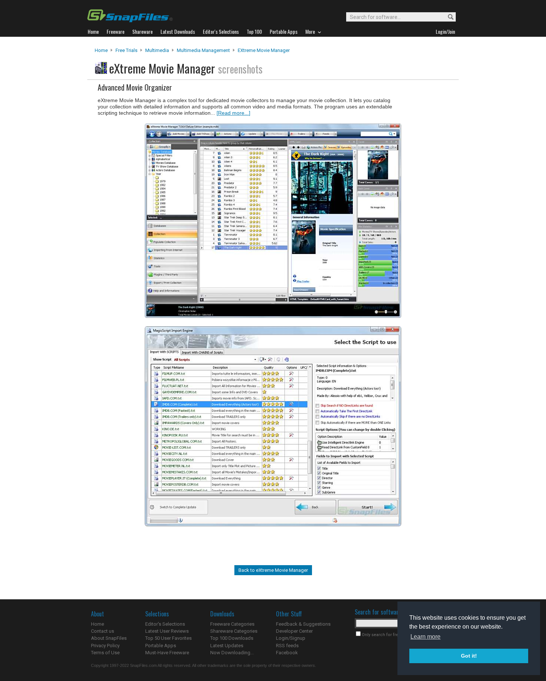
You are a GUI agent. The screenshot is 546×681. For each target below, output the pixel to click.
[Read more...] (233, 113)
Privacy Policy (105, 645)
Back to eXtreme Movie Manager (273, 570)
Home (101, 50)
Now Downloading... (232, 652)
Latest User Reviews (167, 631)
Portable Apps (160, 645)
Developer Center (294, 631)
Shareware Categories (233, 631)
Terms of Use (105, 652)
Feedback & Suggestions (303, 624)
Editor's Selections (165, 624)
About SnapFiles (109, 638)
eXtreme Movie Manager (264, 50)
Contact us (102, 631)
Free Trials (126, 50)
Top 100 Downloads (231, 638)
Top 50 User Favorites (168, 638)
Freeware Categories (232, 624)
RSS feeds (287, 645)
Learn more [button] (425, 636)
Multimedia (157, 50)
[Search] (447, 17)
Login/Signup (290, 638)
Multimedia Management (203, 50)
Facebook (287, 652)
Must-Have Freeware (167, 652)
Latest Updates (226, 645)
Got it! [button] (469, 656)
